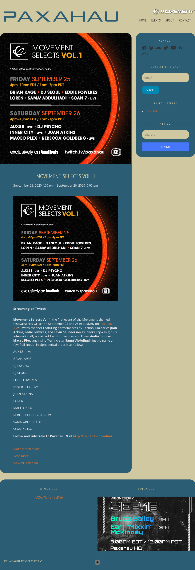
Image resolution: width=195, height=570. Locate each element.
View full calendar (25, 463)
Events (156, 20)
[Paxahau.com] (61, 16)
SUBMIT (150, 90)
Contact (185, 20)
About (169, 20)
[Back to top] (97, 562)
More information (26, 449)
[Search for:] (165, 134)
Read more (21, 456)
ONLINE (152, 111)
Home (142, 20)
